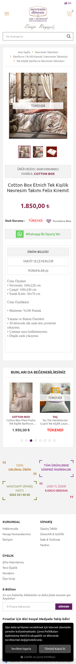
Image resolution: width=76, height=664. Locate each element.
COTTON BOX (44, 174)
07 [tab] (49, 440)
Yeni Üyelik (10, 567)
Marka (26, 174)
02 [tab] (26, 440)
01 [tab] (21, 440)
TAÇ (55, 416)
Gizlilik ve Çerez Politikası (39, 656)
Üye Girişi (9, 578)
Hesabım (8, 573)
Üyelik (8, 555)
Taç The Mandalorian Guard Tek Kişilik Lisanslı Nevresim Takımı (55, 422)
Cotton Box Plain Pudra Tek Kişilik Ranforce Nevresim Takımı (21, 422)
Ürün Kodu (26, 169)
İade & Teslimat (50, 539)
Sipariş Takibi (48, 528)
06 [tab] (45, 440)
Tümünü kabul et (55, 648)
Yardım (44, 545)
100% (19, 467)
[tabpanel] (21, 409)
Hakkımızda (10, 528)
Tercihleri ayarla (21, 648)
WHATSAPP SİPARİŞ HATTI (20, 490)
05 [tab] (40, 440)
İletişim (8, 539)
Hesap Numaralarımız (17, 534)
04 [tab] (35, 440)
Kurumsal (11, 522)
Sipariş (46, 522)
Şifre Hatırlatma (13, 562)
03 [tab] (31, 440)
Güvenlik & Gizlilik (52, 534)
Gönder (63, 606)
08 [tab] (54, 440)
